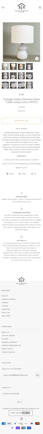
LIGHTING (5, 306)
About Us (5, 332)
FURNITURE (6, 309)
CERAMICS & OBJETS (8, 299)
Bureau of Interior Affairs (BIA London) (19, 408)
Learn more (26, 202)
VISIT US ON (16, 413)
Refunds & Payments (9, 342)
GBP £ (19, 402)
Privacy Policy (7, 349)
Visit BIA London (8, 335)
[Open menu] (5, 7)
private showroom (13, 243)
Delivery (5, 339)
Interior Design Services (11, 345)
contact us (16, 250)
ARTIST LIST (6, 312)
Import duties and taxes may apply (27, 228)
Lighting (21, 107)
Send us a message (11, 393)
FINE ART (5, 296)
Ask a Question (21, 128)
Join (37, 375)
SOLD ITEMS (6, 316)
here (4, 225)
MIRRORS (5, 302)
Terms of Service (8, 352)
